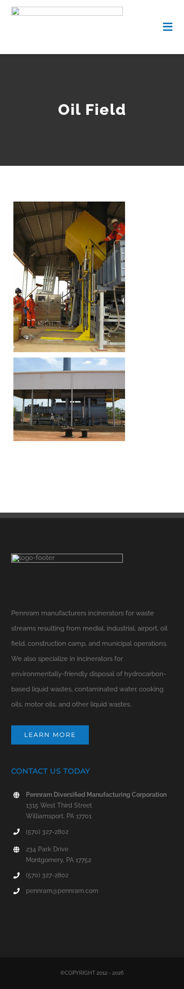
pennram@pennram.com (62, 890)
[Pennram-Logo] (67, 10)
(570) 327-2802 (47, 831)
